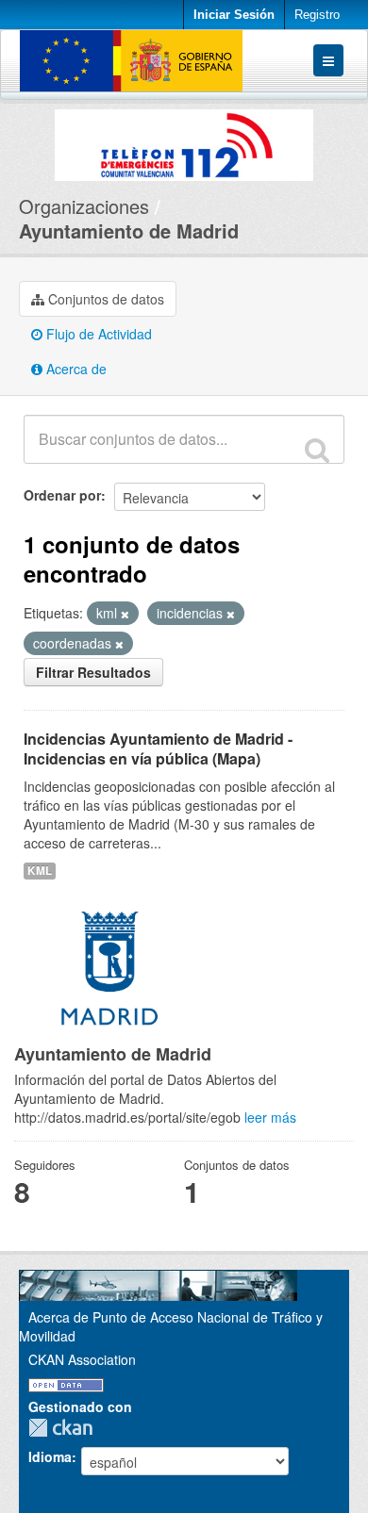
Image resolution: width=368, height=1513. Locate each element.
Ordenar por (62, 494)
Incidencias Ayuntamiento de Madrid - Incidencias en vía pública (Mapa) (158, 748)
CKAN (65, 1428)
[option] (184, 140)
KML (39, 871)
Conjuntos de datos (104, 298)
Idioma (50, 1456)
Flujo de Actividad (97, 333)
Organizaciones (84, 206)
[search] (317, 450)
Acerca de (74, 368)
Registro (317, 15)
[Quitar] (125, 613)
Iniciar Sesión (234, 15)
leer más (270, 1117)
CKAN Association (82, 1359)
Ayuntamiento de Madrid (129, 230)
